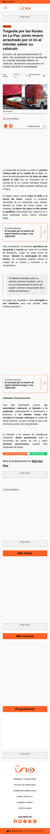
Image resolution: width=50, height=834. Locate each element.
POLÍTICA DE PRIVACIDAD (25, 785)
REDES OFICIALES (25, 796)
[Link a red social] (15, 821)
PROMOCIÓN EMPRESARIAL (25, 791)
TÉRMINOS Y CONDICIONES (25, 779)
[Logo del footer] (25, 772)
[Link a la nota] (44, 232)
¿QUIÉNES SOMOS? (25, 802)
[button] (5, 8)
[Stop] (11, 126)
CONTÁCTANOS (25, 808)
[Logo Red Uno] (25, 7)
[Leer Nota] (6, 126)
